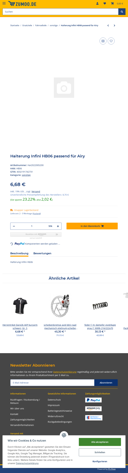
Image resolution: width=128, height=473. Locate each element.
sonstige (26, 175)
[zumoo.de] (22, 3)
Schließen (100, 452)
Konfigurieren (100, 461)
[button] (97, 3)
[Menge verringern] (13, 226)
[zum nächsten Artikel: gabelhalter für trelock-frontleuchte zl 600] (114, 25)
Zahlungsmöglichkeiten (22, 419)
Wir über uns (17, 408)
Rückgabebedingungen (60, 421)
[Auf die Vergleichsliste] (103, 41)
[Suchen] (122, 11)
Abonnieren (106, 382)
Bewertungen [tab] (42, 253)
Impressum (54, 405)
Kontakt (14, 414)
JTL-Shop (112, 469)
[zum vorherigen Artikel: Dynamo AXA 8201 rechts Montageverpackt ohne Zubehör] (108, 25)
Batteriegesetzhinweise (60, 410)
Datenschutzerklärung (64, 371)
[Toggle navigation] (4, 2)
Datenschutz (54, 399)
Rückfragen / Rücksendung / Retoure (25, 401)
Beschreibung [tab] (19, 253)
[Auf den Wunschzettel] (111, 41)
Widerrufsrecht (56, 416)
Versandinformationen (22, 425)
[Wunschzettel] (104, 3)
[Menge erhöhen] (57, 226)
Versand (36, 191)
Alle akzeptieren (99, 442)
